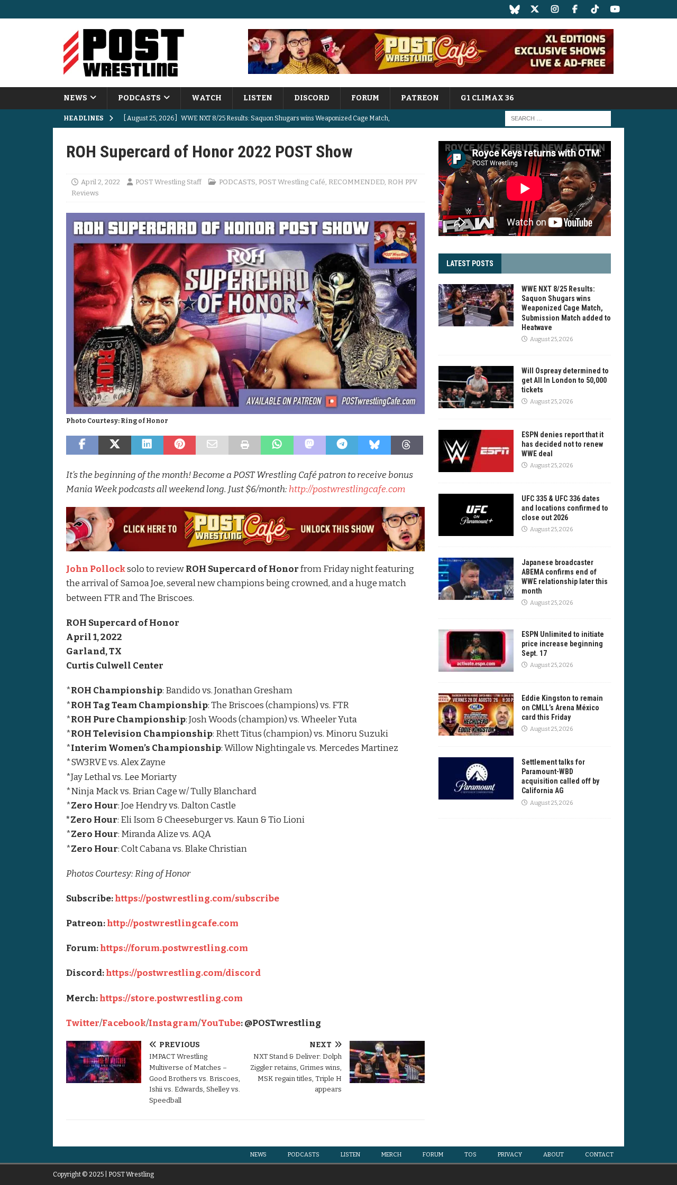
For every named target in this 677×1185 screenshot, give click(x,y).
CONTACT (599, 1154)
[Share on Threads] (407, 445)
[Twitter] (534, 9)
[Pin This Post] (179, 445)
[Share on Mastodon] (310, 445)
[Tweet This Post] (114, 445)
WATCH (206, 97)
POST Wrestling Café (292, 182)
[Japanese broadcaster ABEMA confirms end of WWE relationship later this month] (476, 579)
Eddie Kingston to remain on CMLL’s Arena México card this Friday (562, 707)
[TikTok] (594, 9)
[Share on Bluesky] (374, 445)
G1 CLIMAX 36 (487, 97)
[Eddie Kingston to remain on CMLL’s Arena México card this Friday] (476, 714)
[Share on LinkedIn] (147, 445)
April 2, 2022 (100, 182)
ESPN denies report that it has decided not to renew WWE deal (562, 444)
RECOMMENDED (356, 182)
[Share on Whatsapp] (277, 445)
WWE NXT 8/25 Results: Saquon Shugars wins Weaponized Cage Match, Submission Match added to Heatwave (566, 308)
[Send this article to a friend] (212, 445)
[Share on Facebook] (82, 445)
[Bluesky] (514, 9)
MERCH (391, 1154)
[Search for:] (558, 118)
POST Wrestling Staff (168, 182)
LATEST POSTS (469, 263)
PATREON (420, 97)
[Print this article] (244, 445)
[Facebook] (574, 9)
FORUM (365, 97)
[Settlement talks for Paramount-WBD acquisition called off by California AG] (476, 778)
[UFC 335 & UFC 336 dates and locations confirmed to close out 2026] (476, 515)
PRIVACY (510, 1154)
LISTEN (257, 97)
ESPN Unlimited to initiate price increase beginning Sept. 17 (563, 643)
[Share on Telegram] (342, 445)
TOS (470, 1154)
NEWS (75, 97)
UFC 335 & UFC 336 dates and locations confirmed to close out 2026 (565, 508)
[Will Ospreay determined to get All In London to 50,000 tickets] (476, 387)
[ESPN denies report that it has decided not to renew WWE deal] (476, 451)
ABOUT (553, 1154)
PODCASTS (139, 97)
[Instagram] (554, 9)
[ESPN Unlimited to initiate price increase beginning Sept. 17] (476, 650)
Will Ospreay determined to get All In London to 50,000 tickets (565, 380)
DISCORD (312, 97)
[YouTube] (615, 9)
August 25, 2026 (551, 339)
